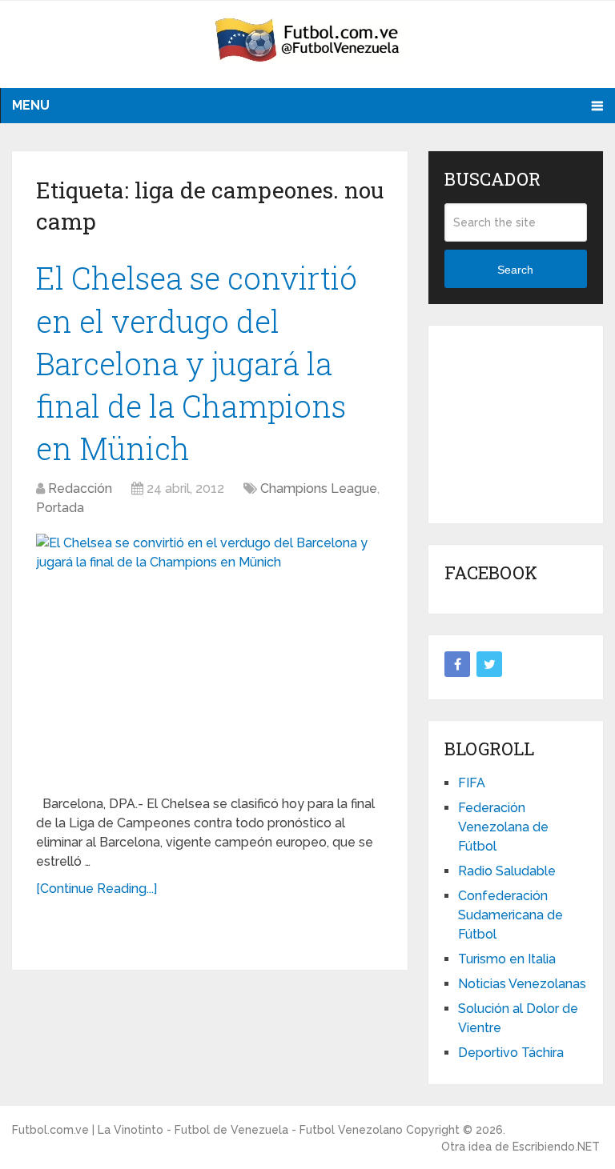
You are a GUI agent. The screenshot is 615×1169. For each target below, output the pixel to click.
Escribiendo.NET (556, 1146)
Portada (60, 507)
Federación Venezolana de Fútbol (503, 827)
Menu (31, 105)
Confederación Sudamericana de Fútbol (510, 915)
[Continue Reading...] (96, 888)
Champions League (318, 488)
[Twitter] (489, 664)
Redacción (80, 488)
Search (515, 269)
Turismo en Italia (507, 959)
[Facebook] (457, 664)
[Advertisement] (529, 422)
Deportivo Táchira (511, 1052)
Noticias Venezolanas (522, 983)
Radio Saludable (507, 871)
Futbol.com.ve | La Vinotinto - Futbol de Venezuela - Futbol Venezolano (207, 1129)
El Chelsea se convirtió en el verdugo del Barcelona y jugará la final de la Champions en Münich (196, 363)
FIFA (471, 783)
